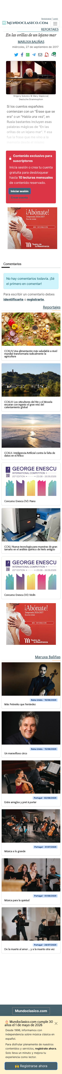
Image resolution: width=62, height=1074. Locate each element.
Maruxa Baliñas (31, 42)
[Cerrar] (56, 1023)
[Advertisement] (31, 8)
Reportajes (50, 29)
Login (55, 19)
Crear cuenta (19, 197)
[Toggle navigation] (55, 23)
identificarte (13, 299)
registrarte (35, 299)
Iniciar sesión (19, 191)
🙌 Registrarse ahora (31, 1066)
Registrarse (46, 19)
